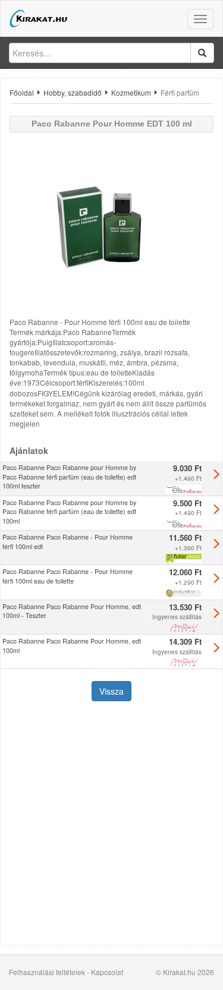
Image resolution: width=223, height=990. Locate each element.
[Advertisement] (111, 824)
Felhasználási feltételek (47, 972)
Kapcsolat (107, 972)
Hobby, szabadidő (72, 92)
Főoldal (22, 92)
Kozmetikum (131, 92)
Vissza (111, 691)
